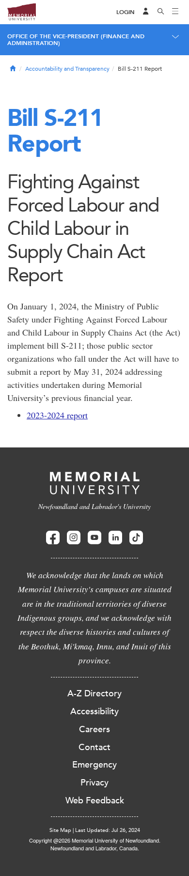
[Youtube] (94, 538)
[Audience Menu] (146, 12)
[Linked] (115, 538)
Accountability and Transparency (67, 68)
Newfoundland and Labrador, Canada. (94, 848)
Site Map (60, 830)
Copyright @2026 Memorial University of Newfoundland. (94, 840)
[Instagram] (73, 538)
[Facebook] (53, 538)
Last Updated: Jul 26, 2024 (107, 830)
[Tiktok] (136, 538)
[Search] (161, 12)
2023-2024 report (57, 415)
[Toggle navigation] (175, 12)
